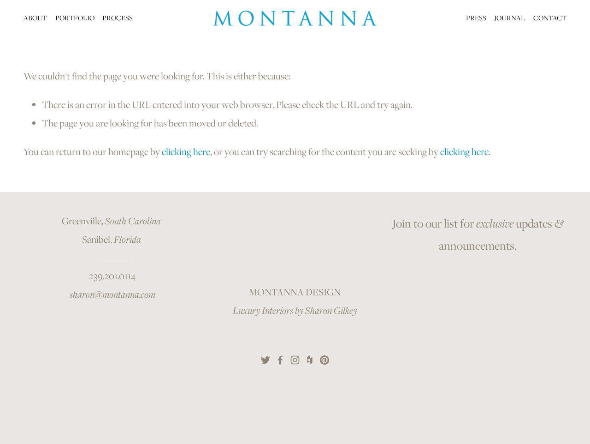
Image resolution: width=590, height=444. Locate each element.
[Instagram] (295, 360)
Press (476, 17)
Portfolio (74, 17)
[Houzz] (309, 360)
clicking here (186, 151)
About (35, 17)
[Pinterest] (324, 360)
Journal (509, 17)
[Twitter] (265, 360)
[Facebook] (280, 360)
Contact (549, 17)
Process (117, 17)
